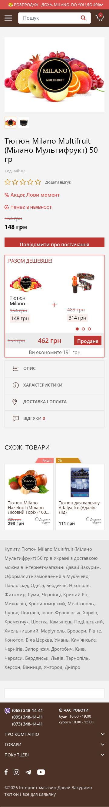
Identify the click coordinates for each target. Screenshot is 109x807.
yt (41, 772)
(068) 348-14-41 (27, 710)
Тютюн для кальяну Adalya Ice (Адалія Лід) (79, 507)
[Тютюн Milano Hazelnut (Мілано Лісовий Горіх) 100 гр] (29, 482)
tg (28, 772)
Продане (87, 341)
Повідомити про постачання (54, 244)
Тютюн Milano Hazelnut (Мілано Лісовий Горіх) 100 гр (27, 507)
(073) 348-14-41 (27, 724)
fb (6, 772)
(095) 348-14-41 (27, 717)
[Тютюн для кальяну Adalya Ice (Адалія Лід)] (80, 482)
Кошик (100, 14)
